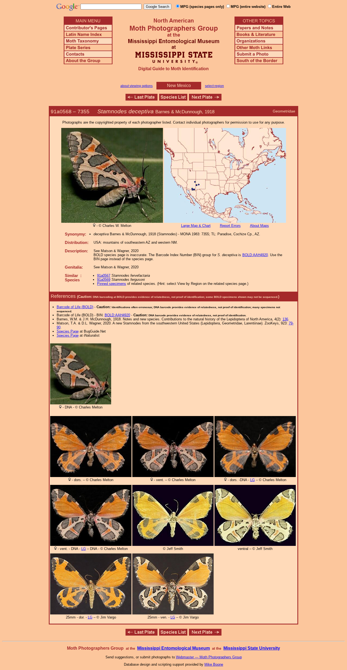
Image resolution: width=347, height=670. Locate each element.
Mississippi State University (251, 648)
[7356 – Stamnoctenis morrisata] (205, 99)
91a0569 (103, 280)
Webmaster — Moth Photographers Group (209, 657)
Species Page (68, 331)
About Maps (259, 226)
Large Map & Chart (196, 226)
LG (252, 480)
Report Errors (230, 226)
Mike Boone (213, 664)
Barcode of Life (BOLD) (75, 307)
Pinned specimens (111, 284)
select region (214, 86)
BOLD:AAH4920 (255, 255)
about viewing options (136, 86)
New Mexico (179, 85)
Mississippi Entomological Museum (173, 648)
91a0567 (103, 275)
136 (285, 319)
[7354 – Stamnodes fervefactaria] (142, 99)
